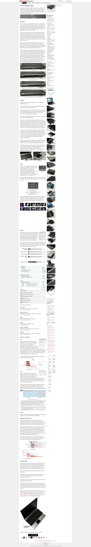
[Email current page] (44, 538)
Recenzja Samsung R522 (50, 340)
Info (41, 2)
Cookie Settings (45, 543)
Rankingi (28, 2)
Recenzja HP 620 (49, 325)
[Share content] (21, 537)
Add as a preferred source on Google (34, 535)
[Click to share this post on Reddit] (34, 537)
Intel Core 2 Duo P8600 (50, 21)
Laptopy (24, 2)
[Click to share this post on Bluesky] (29, 538)
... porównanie (43, 272)
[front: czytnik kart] (33, 66)
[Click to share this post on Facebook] (24, 538)
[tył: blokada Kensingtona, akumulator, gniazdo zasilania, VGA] (33, 93)
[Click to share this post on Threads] (26, 538)
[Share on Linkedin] (41, 537)
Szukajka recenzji (47, 2)
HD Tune (21, 289)
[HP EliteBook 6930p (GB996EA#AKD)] (51, 7)
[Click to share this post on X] (31, 537)
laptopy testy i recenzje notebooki (39, 540)
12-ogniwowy (34, 426)
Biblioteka (38, 2)
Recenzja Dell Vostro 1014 (50, 305)
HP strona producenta (50, 85)
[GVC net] (51, 90)
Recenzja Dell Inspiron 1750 (51, 344)
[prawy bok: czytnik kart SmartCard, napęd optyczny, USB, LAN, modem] (33, 84)
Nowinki (33, 2)
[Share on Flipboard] (39, 537)
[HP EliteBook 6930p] (26, 156)
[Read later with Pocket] (36, 537)
